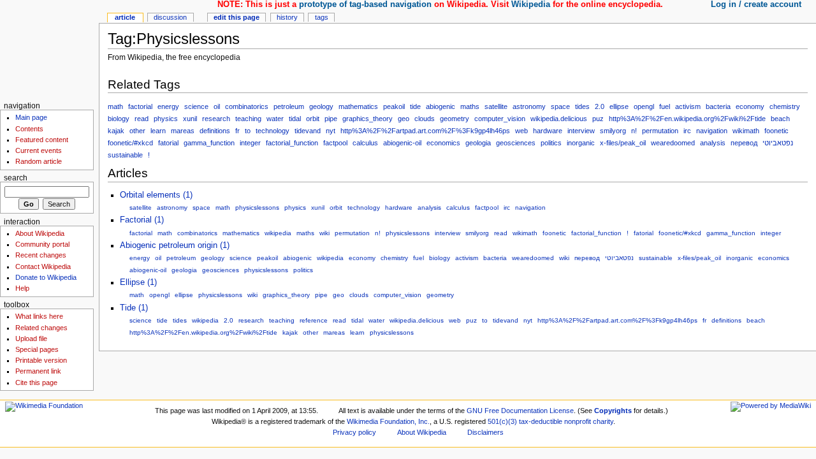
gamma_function (209, 143)
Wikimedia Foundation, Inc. (388, 421)
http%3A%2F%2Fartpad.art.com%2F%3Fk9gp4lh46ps (425, 131)
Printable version (41, 360)
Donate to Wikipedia (45, 277)
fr (237, 131)
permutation (660, 131)
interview (581, 131)
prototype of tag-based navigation (365, 4)
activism (688, 106)
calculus (365, 143)
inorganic (581, 143)
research (216, 118)
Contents (29, 129)
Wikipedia (530, 4)
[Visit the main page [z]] (49, 49)
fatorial (168, 143)
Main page (31, 117)
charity (603, 421)
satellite (495, 106)
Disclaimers (485, 432)
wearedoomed (673, 143)
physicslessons (257, 207)
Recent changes (40, 255)
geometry (454, 118)
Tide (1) (134, 307)
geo (403, 118)
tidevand (308, 131)
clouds (424, 118)
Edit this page (236, 17)
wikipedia (278, 233)
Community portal (42, 244)
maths (469, 106)
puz (598, 118)
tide (415, 106)
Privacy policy (354, 432)
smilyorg (613, 131)
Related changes (41, 328)
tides (582, 106)
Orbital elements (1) (156, 195)
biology (118, 118)
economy (750, 106)
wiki (324, 233)
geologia (478, 143)
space (560, 106)
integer (250, 143)
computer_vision (499, 118)
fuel (664, 106)
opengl (644, 106)
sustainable (125, 155)
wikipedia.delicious (558, 118)
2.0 (599, 106)
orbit (312, 118)
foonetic (776, 131)
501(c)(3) (502, 421)
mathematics (358, 106)
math (115, 106)
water (275, 118)
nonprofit (577, 421)
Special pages (37, 349)
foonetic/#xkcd (130, 143)
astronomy (529, 106)
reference (314, 320)
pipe (330, 118)
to (248, 131)
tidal (295, 118)
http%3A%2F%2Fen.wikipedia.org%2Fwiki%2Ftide (687, 118)
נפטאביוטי (777, 143)
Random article (38, 161)
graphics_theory (367, 118)
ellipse (619, 106)
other (137, 131)
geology (321, 106)
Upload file (31, 338)
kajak (116, 131)
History (287, 17)
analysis (712, 143)
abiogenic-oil (402, 143)
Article (125, 17)
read (142, 118)
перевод (744, 143)
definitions (215, 131)
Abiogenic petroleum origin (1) (174, 245)
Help (22, 288)
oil (217, 106)
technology (272, 131)
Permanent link (38, 371)
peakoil (394, 106)
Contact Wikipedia (43, 266)
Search (15, 178)
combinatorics (246, 106)
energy (168, 106)
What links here (39, 316)
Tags (321, 17)
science (196, 106)
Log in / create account (756, 4)
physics (166, 118)
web (521, 131)
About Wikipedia (39, 233)
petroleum (288, 106)
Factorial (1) (142, 219)
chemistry (784, 106)
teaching (248, 118)
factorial (140, 106)
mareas (182, 131)
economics (443, 143)
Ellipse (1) (138, 282)
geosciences (516, 143)
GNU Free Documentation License (520, 410)
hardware (547, 131)
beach (780, 118)
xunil (190, 118)
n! (634, 131)
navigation (711, 131)
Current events (38, 150)
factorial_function (292, 143)
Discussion (170, 17)
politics (551, 143)
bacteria (718, 106)
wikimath (745, 131)
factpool (335, 143)
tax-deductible (540, 421)
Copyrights (613, 410)
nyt (330, 131)
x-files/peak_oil (623, 143)
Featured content (41, 139)
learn (158, 131)
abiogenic (440, 106)
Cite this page (36, 382)
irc (687, 131)
